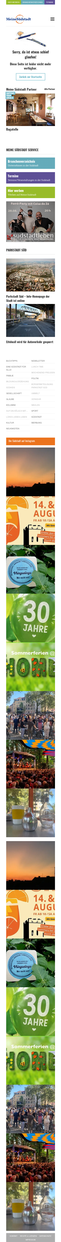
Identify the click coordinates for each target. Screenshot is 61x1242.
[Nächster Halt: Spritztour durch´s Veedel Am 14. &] (30, 520)
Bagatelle (12, 129)
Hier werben (13, 2)
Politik (35, 378)
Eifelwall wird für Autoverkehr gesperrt (29, 342)
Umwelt (35, 393)
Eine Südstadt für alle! (16, 368)
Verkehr (36, 399)
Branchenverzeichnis (33, 2)
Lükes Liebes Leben (16, 416)
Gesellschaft (14, 393)
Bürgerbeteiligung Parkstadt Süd (42, 386)
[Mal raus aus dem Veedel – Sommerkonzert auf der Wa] (30, 764)
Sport (34, 410)
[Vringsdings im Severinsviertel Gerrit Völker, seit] (30, 569)
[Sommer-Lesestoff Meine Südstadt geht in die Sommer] (30, 472)
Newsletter (38, 360)
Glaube (10, 399)
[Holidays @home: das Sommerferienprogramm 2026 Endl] (30, 666)
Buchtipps (11, 360)
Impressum (30, 1240)
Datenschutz (45, 1236)
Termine (49, 2)
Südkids (10, 387)
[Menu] (52, 19)
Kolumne (11, 404)
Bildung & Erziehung (17, 381)
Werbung (36, 422)
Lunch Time (37, 366)
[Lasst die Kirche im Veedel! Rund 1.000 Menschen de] (30, 715)
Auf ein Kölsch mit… (17, 410)
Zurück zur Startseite (30, 77)
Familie (10, 375)
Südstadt (36, 416)
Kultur (10, 422)
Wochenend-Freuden (43, 372)
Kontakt (13, 1236)
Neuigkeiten (12, 428)
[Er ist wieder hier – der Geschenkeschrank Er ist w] (30, 812)
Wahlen (35, 404)
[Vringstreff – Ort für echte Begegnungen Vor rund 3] (30, 618)
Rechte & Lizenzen (28, 1236)
